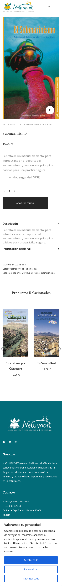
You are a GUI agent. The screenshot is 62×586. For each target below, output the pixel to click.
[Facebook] (4, 442)
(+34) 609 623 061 (13, 505)
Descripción (10, 224)
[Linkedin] (10, 442)
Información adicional (16, 249)
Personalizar (31, 569)
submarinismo (48, 272)
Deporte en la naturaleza (29, 124)
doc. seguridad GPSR (26, 177)
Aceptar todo (31, 560)
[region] (31, 552)
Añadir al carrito (25, 203)
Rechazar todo (31, 578)
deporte (17, 272)
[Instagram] (16, 442)
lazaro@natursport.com (16, 501)
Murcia (25, 272)
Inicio (5, 124)
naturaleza (34, 272)
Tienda (13, 124)
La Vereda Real (47, 363)
